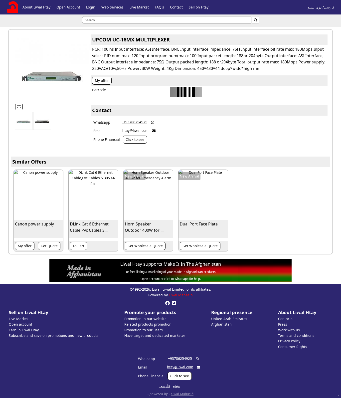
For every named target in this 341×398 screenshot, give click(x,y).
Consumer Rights (292, 346)
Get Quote (49, 245)
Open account (20, 324)
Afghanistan (221, 324)
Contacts (285, 318)
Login (90, 7)
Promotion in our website (145, 318)
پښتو (311, 7)
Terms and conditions (296, 335)
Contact (176, 7)
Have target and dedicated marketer (154, 335)
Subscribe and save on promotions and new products (53, 335)
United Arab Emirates (229, 318)
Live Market (139, 7)
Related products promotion (147, 324)
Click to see (135, 139)
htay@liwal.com (135, 130)
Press (282, 324)
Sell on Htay (198, 7)
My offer (102, 80)
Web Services (112, 7)
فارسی (165, 385)
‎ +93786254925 (134, 122)
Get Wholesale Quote (145, 245)
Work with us (289, 330)
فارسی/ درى (325, 7)
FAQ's (159, 7)
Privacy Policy (289, 341)
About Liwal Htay (36, 7)
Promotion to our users (143, 330)
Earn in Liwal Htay (24, 330)
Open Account (68, 7)
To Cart (78, 245)
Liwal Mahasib (181, 295)
